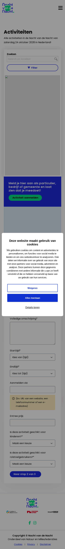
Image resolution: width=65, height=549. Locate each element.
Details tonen (32, 307)
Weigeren (32, 288)
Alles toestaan (32, 298)
